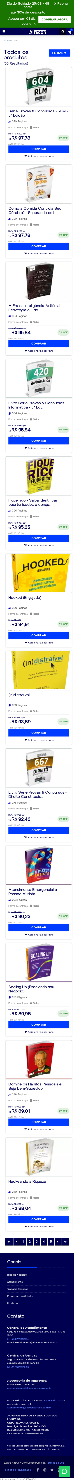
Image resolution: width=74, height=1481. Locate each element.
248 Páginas (19, 1094)
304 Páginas (19, 316)
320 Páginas (19, 121)
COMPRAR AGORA (55, 19)
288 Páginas (19, 705)
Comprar (38, 149)
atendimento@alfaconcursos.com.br (29, 1408)
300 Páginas (19, 510)
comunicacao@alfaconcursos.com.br (29, 1388)
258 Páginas (19, 900)
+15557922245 (20, 1367)
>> (65, 1242)
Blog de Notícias (17, 1275)
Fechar (63, 3)
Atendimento (15, 1282)
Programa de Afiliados (20, 1296)
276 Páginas (19, 802)
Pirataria (12, 1303)
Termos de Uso (52, 1400)
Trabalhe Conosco (17, 1289)
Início (6, 40)
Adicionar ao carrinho (40, 156)
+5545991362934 (19, 1339)
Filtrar (58, 53)
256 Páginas (19, 997)
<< (9, 1242)
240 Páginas (19, 1191)
